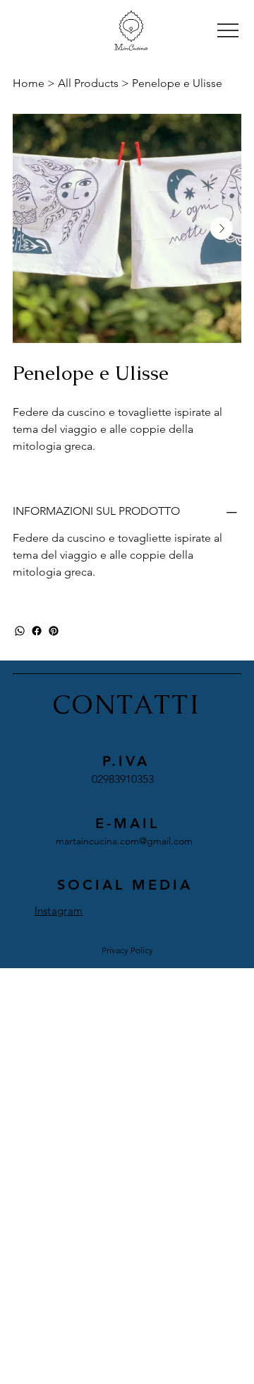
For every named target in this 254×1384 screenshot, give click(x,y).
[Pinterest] (54, 631)
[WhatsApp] (20, 631)
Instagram (59, 910)
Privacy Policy (127, 950)
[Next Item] (221, 228)
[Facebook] (37, 631)
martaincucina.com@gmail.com (124, 841)
